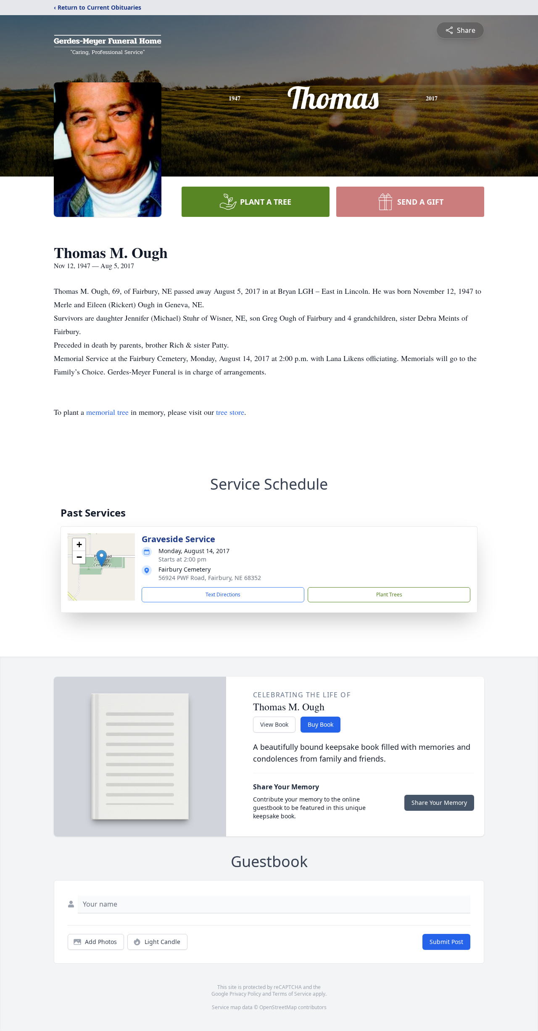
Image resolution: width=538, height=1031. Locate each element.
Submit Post (446, 942)
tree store (230, 412)
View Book (274, 724)
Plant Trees (389, 594)
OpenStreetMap (278, 1007)
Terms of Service (291, 993)
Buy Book (320, 724)
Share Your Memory (439, 803)
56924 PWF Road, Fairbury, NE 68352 (209, 578)
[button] (101, 558)
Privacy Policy (245, 993)
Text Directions (223, 594)
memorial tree (107, 412)
